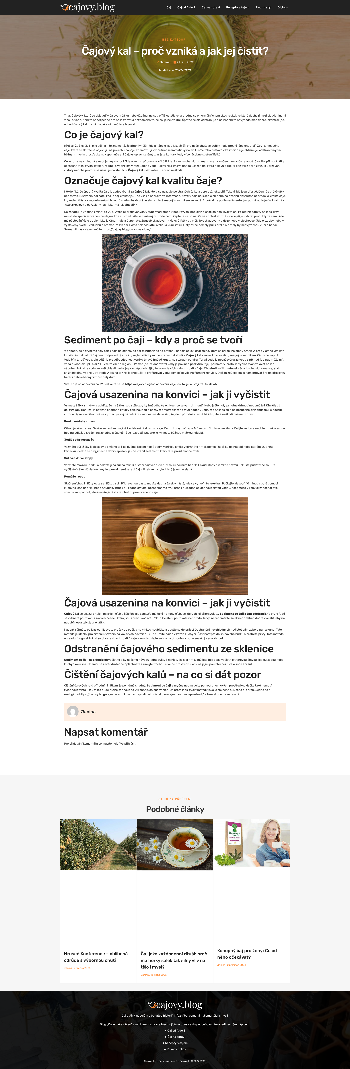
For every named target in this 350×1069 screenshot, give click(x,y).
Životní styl (263, 7)
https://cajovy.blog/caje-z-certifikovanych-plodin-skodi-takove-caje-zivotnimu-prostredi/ (141, 694)
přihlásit (129, 743)
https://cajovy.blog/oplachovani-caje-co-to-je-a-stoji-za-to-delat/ (171, 384)
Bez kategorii (175, 39)
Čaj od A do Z (186, 7)
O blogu (283, 7)
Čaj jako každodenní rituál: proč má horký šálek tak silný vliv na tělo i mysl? (174, 960)
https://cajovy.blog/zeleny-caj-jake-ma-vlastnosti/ (100, 204)
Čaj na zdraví (211, 7)
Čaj (169, 7)
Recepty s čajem (237, 7)
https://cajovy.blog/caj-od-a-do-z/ (126, 229)
